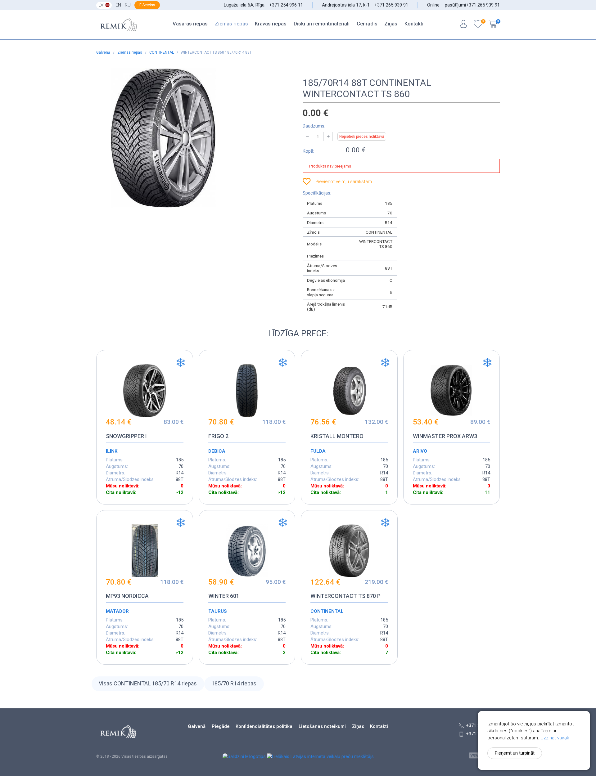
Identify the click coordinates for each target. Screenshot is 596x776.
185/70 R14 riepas (233, 683)
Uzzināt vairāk (554, 738)
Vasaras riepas (190, 24)
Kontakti (413, 24)
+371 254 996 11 (286, 5)
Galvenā (103, 52)
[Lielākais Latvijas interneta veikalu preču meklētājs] (320, 756)
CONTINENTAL (162, 52)
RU (128, 5)
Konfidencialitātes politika (264, 726)
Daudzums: (314, 126)
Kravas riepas (271, 24)
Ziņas (390, 24)
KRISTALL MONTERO (336, 436)
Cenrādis (367, 24)
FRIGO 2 (218, 436)
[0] (478, 24)
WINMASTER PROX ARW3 (445, 436)
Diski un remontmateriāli (322, 24)
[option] (188, 138)
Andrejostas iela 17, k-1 (346, 5)
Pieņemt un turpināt (515, 753)
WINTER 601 (223, 596)
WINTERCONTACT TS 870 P (345, 596)
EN (118, 5)
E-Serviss (147, 5)
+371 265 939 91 (391, 5)
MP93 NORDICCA (127, 596)
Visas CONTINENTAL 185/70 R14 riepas (148, 683)
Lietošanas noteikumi (322, 726)
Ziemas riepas (231, 24)
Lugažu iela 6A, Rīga (244, 5)
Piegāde (221, 726)
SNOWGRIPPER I (126, 436)
